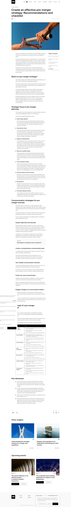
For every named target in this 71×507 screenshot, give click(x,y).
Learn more (48, 482)
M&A (13, 412)
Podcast (39, 1)
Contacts (55, 1)
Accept (55, 503)
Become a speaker (39, 495)
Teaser (35, 1)
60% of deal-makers (27, 207)
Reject (49, 503)
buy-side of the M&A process (22, 113)
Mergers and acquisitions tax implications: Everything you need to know (47, 443)
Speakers (50, 1)
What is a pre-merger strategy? (53, 56)
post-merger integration (39, 93)
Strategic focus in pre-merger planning (53, 59)
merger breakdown (19, 63)
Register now (40, 482)
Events (25, 1)
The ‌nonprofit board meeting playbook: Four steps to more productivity (45, 477)
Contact (21, 497)
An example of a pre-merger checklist (52, 66)
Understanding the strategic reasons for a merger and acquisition (20, 443)
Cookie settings (42, 503)
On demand (45, 1)
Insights (30, 1)
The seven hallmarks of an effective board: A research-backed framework (19, 478)
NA (17, 412)
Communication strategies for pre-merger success (53, 63)
